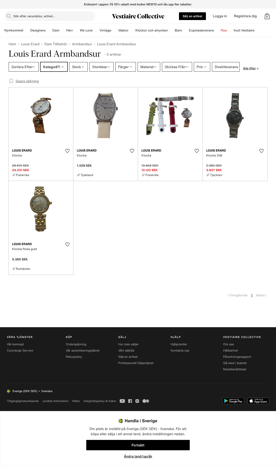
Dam (55, 30)
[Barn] (185, 30)
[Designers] (49, 30)
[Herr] (76, 30)
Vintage (105, 30)
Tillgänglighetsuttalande (23, 401)
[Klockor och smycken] (171, 30)
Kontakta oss (180, 350)
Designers (37, 30)
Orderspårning (76, 344)
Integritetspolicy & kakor (99, 401)
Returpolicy (74, 357)
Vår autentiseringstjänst (82, 350)
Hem (12, 44)
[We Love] (96, 30)
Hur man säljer (128, 344)
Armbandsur (82, 44)
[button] (267, 16)
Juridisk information (55, 401)
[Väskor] (132, 30)
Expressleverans (201, 30)
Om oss (228, 344)
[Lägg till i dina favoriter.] (67, 150)
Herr (69, 30)
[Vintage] (114, 30)
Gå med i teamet (235, 363)
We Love (86, 30)
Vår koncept (15, 344)
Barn (178, 30)
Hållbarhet (230, 350)
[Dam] (62, 30)
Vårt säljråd (126, 350)
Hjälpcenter (179, 344)
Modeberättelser (235, 369)
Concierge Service (20, 350)
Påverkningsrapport (237, 357)
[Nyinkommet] (26, 30)
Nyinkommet (13, 30)
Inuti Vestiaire (244, 30)
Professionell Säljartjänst (136, 363)
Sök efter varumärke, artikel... (34, 16)
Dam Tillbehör (55, 44)
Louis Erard (30, 44)
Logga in (220, 16)
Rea (224, 30)
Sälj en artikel (192, 16)
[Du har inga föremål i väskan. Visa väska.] (267, 16)
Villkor (76, 401)
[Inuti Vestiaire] (258, 30)
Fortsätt (138, 445)
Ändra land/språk (138, 456)
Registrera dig (245, 16)
